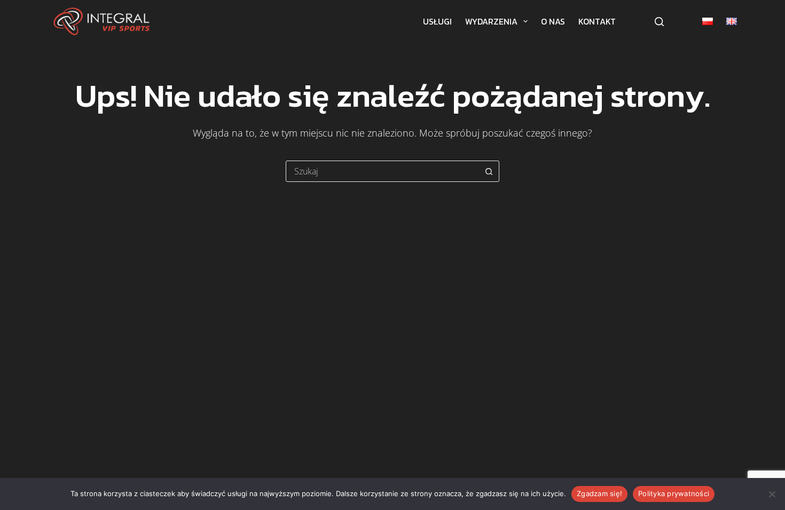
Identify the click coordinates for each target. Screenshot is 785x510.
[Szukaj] (659, 21)
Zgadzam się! (599, 493)
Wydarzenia (491, 21)
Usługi (437, 21)
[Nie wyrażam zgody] (771, 494)
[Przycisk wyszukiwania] (488, 171)
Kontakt (597, 21)
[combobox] (382, 171)
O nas (553, 21)
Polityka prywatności (673, 493)
